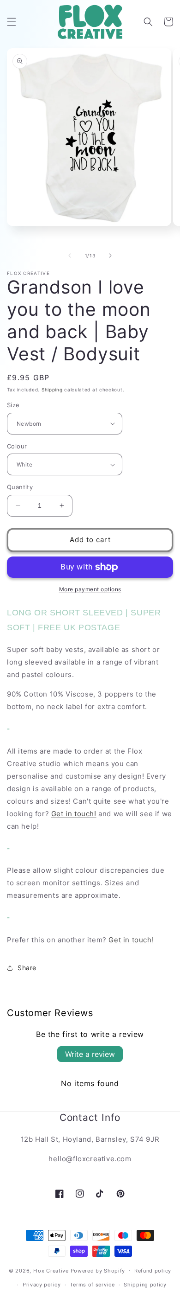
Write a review (90, 1054)
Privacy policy (42, 1284)
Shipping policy (145, 1284)
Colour (17, 446)
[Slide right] (110, 255)
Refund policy (152, 1270)
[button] (11, 22)
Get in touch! (73, 813)
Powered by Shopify (98, 1270)
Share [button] (27, 968)
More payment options (90, 589)
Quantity (20, 487)
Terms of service (92, 1284)
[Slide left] (70, 255)
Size (13, 405)
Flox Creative (51, 1270)
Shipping (52, 389)
